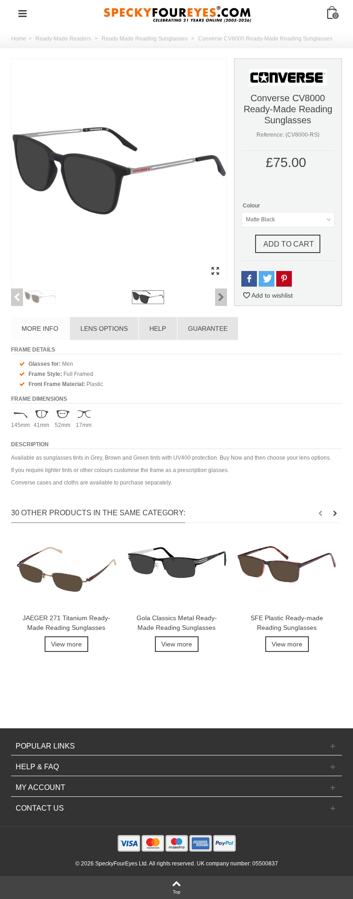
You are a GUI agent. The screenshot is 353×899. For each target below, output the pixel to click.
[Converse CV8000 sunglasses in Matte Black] (119, 171)
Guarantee (208, 328)
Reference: (270, 135)
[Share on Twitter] (266, 279)
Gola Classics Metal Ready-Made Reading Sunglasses (177, 622)
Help (157, 328)
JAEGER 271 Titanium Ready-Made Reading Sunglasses (66, 622)
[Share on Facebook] (249, 279)
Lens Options (104, 328)
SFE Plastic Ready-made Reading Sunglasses (287, 622)
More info (40, 328)
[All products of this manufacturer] (288, 77)
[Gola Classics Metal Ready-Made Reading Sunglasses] (176, 573)
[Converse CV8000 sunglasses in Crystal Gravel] (76, 297)
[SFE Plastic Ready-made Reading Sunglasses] (286, 573)
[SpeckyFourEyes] (177, 13)
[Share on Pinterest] (284, 279)
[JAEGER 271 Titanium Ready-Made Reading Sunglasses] (66, 573)
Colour (252, 205)
